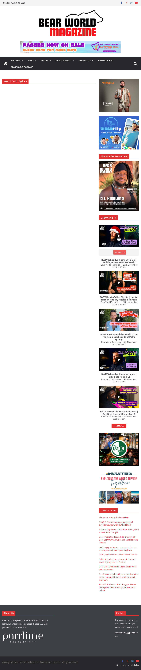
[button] (21, 60)
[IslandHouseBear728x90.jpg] (70, 42)
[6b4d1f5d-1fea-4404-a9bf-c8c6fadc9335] (119, 80)
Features (15, 60)
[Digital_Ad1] (119, 434)
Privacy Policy (121, 665)
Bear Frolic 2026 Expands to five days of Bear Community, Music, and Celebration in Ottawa (118, 540)
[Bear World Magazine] (5, 63)
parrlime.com (8, 627)
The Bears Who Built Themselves (114, 517)
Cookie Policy (133, 665)
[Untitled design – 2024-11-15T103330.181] (119, 117)
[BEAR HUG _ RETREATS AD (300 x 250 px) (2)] (119, 471)
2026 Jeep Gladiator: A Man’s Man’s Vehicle (118, 554)
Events (44, 60)
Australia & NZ (105, 60)
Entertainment (64, 60)
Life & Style (85, 60)
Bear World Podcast (22, 67)
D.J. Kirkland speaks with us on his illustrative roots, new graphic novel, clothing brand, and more (119, 577)
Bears (31, 60)
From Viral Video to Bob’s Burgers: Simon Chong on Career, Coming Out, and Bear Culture (117, 587)
